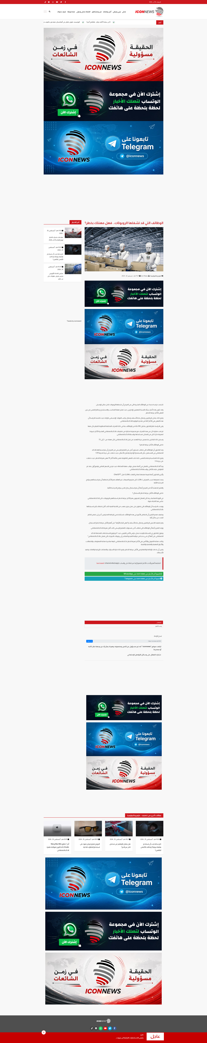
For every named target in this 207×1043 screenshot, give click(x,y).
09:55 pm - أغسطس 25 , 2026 (88, 839)
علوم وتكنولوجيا (156, 276)
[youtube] (57, 2)
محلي (124, 12)
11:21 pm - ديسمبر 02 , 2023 (130, 276)
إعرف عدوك (61, 12)
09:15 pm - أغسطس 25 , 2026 (58, 839)
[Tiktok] (45, 2)
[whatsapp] (53, 2)
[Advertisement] (124, 599)
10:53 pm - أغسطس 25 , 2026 (150, 839)
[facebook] (65, 2)
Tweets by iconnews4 (74, 321)
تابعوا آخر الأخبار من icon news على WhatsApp (142, 574)
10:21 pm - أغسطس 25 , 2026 (119, 839)
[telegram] (48, 2)
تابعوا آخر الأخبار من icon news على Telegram (142, 579)
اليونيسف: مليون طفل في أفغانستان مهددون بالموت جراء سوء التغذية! (112, 22)
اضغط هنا (100, 563)
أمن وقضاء (107, 12)
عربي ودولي (117, 12)
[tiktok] (92, 1028)
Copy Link (89, 641)
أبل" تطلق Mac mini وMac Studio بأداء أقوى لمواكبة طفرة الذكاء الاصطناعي (58, 847)
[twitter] (61, 2)
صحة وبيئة (71, 12)
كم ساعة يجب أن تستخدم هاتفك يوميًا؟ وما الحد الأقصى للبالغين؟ (55, 256)
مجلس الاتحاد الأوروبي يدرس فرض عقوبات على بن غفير (55, 276)
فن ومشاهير (97, 12)
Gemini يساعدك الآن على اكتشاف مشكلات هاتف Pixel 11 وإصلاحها (60, 22)
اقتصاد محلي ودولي (83, 12)
